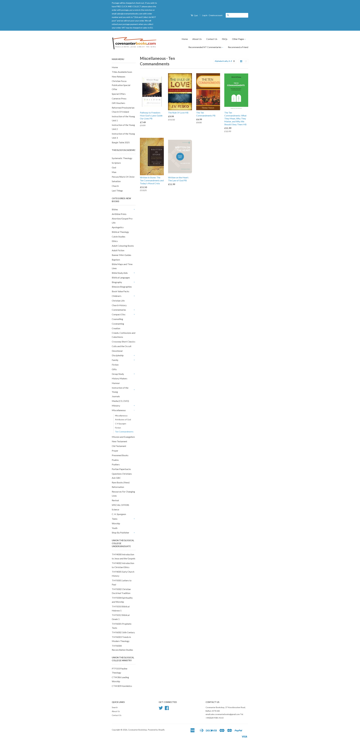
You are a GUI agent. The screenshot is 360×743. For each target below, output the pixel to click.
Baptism (116, 259)
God (114, 167)
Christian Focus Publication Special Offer (121, 85)
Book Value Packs (120, 291)
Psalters (116, 464)
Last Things (117, 190)
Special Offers (119, 93)
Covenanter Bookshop (137, 730)
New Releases (118, 76)
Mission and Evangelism (123, 436)
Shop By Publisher (120, 532)
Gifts (114, 369)
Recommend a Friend (238, 47)
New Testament (119, 441)
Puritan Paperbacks (121, 469)
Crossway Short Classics (123, 341)
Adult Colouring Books (123, 245)
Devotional (117, 350)
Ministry (116, 405)
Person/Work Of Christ (123, 176)
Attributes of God (123, 419)
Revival (115, 500)
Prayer (115, 450)
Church (115, 186)
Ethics (115, 241)
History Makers (119, 378)
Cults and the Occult (121, 346)
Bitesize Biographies (122, 286)
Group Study (118, 374)
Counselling (117, 319)
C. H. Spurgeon (119, 514)
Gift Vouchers (118, 103)
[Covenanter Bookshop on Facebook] (167, 709)
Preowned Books (120, 455)
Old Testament (119, 446)
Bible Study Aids (120, 272)
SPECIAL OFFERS (120, 505)
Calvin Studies (118, 236)
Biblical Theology (120, 232)
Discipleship (118, 355)
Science (115, 509)
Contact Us (211, 39)
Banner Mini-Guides (121, 255)
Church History (119, 305)
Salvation (116, 181)
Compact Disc (119, 314)
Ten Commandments (124, 431)
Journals (116, 396)
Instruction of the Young (120, 389)
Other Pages (238, 39)
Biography (117, 282)
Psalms (115, 460)
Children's (116, 296)
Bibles (115, 209)
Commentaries (119, 309)
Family (115, 360)
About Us (197, 39)
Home (185, 39)
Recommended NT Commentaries (205, 47)
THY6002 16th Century (123, 632)
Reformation (118, 487)
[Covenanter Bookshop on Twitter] (161, 709)
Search (115, 707)
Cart (196, 15)
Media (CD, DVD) (120, 401)
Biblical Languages (121, 277)
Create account (215, 15)
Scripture (116, 162)
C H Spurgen (120, 423)
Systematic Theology (122, 158)
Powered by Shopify (156, 730)
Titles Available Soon (122, 72)
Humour (116, 383)
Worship (116, 523)
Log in (204, 15)
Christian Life (118, 300)
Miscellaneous (119, 410)
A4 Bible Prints (119, 214)
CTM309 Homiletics (122, 686)
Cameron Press (119, 98)
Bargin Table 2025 (121, 142)
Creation (116, 328)
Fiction (115, 364)
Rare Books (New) (121, 482)
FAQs (224, 39)
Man (114, 172)
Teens (114, 518)
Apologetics (118, 227)
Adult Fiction (118, 250)
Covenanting (118, 323)
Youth (114, 528)
